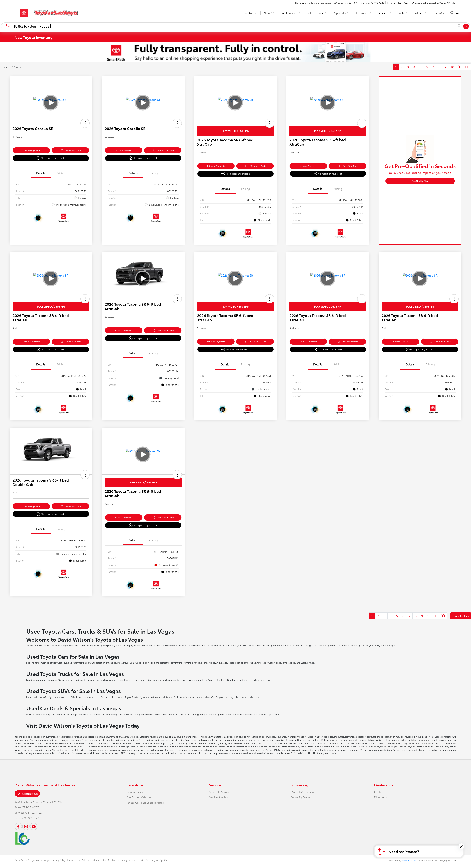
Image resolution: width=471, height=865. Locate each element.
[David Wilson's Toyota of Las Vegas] (46, 12)
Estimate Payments (31, 150)
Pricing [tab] (60, 173)
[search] (457, 13)
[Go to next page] (459, 66)
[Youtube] (33, 826)
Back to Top (461, 616)
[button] (85, 123)
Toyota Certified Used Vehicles (145, 802)
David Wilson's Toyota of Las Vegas (32, 860)
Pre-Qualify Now (420, 180)
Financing (299, 784)
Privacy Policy (58, 860)
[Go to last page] (467, 66)
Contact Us (29, 793)
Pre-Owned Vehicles (138, 797)
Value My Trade (300, 797)
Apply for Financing (303, 792)
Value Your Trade (73, 150)
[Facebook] (18, 826)
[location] (413, 2)
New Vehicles (134, 792)
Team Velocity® (409, 860)
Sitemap (86, 860)
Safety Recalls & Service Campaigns (139, 860)
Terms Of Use (74, 860)
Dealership (383, 784)
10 (452, 67)
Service (215, 784)
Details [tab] (40, 173)
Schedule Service (219, 792)
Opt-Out (163, 860)
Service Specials (219, 797)
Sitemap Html (99, 860)
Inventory (134, 784)
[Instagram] (26, 826)
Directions (380, 797)
